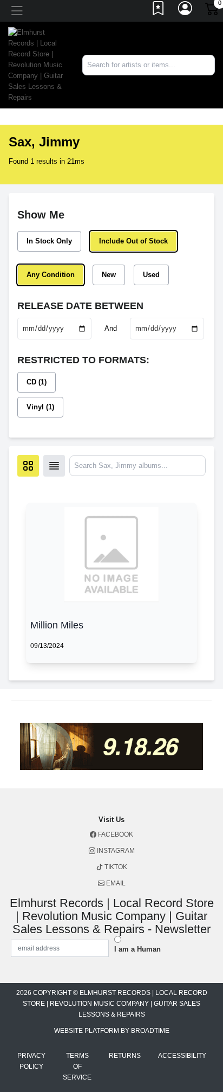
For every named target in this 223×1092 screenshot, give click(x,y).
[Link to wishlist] (158, 11)
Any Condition (51, 275)
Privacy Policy (31, 1061)
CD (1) (37, 382)
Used (151, 275)
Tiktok (115, 867)
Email (115, 883)
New (109, 275)
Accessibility (182, 1055)
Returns (125, 1055)
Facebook (114, 834)
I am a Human (137, 949)
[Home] (37, 64)
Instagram (115, 851)
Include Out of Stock (133, 241)
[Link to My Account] (185, 11)
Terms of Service (77, 1066)
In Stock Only (49, 241)
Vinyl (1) (40, 407)
